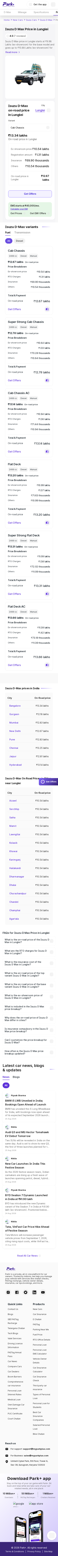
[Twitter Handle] (26, 1292)
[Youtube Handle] (43, 1292)
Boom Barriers (15, 1376)
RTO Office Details (41, 1340)
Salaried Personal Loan (41, 1427)
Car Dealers (13, 1371)
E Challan (37, 1319)
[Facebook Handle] (17, 1292)
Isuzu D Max (46, 20)
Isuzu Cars (31, 20)
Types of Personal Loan (41, 1396)
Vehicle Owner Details (40, 1361)
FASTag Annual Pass (14, 1354)
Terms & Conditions (14, 1551)
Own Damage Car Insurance (16, 1406)
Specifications (41, 12)
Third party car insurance (40, 1387)
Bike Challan (38, 1434)
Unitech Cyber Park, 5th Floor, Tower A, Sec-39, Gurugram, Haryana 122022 (29, 1463)
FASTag (36, 1324)
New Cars (18, 20)
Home (7, 20)
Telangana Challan (16, 1328)
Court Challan (14, 1418)
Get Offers (30, 193)
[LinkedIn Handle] (34, 1292)
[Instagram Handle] (8, 1292)
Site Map (48, 1551)
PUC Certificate (15, 1413)
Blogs (10, 1314)
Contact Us (13, 1309)
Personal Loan (40, 1345)
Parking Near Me (41, 1329)
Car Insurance (39, 1314)
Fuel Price (37, 1334)
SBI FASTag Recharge (13, 1321)
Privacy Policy (34, 1551)
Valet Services (14, 1338)
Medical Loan (14, 1399)
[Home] (9, 4)
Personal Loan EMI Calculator (40, 1352)
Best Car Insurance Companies (38, 1416)
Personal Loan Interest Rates (14, 1392)
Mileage (22, 12)
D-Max (7, 12)
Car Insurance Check (39, 1378)
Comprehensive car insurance (15, 1384)
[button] (47, 309)
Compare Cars (15, 1366)
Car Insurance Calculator (39, 1370)
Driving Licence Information (15, 1345)
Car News (12, 1361)
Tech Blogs (13, 1333)
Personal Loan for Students (41, 1405)
